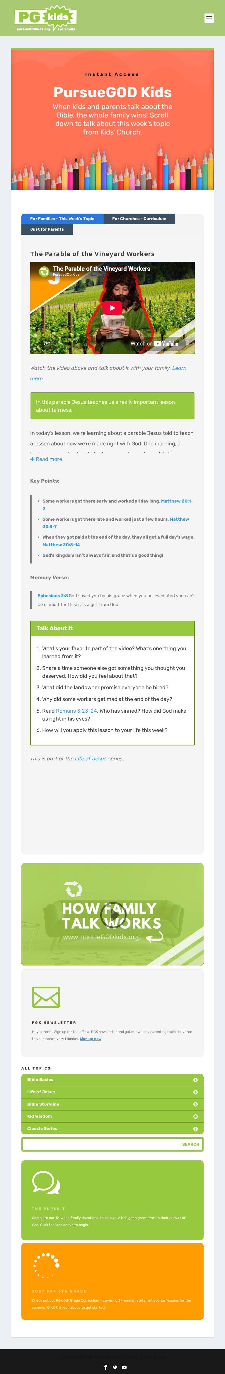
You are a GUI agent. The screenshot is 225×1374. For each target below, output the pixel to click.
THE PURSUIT (49, 1209)
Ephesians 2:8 (53, 595)
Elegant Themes (100, 1357)
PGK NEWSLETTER (54, 1023)
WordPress (155, 1357)
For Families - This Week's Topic (62, 218)
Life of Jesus (91, 758)
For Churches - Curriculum (139, 218)
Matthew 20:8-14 (61, 544)
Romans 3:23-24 (76, 711)
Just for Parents (47, 229)
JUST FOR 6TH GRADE (59, 1291)
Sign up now (90, 1039)
